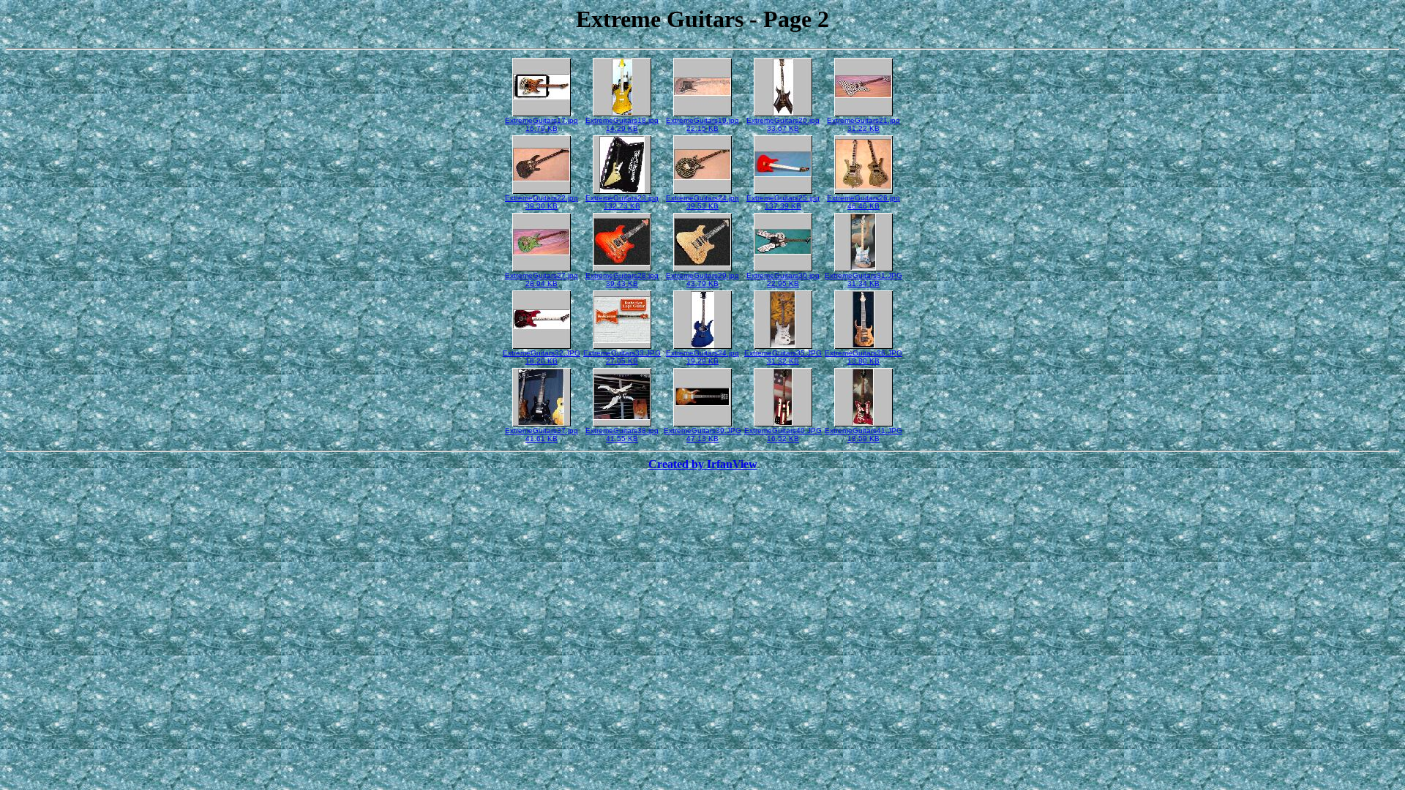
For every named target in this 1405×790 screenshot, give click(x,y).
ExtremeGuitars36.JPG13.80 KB (863, 357)
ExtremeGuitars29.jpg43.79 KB (702, 279)
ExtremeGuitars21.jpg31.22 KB (863, 124)
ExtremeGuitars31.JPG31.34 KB (863, 279)
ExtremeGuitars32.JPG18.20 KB (541, 357)
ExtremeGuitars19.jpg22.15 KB (702, 124)
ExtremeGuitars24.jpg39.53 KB (702, 202)
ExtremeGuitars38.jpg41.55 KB (622, 434)
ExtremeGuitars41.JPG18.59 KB (863, 434)
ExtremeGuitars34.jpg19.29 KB (702, 357)
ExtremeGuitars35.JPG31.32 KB (783, 357)
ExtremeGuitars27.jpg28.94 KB (541, 279)
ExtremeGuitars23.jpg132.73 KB (622, 202)
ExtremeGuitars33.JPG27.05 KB (622, 357)
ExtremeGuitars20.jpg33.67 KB (783, 124)
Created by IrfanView (702, 464)
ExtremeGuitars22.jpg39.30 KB (541, 202)
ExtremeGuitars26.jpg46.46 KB (863, 202)
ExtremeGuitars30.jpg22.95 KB (783, 279)
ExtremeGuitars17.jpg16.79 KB (541, 124)
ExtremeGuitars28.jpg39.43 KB (622, 279)
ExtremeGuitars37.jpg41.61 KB (541, 434)
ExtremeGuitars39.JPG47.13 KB (702, 434)
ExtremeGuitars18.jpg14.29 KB (622, 124)
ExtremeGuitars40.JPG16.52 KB (783, 434)
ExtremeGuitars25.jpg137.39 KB (783, 202)
